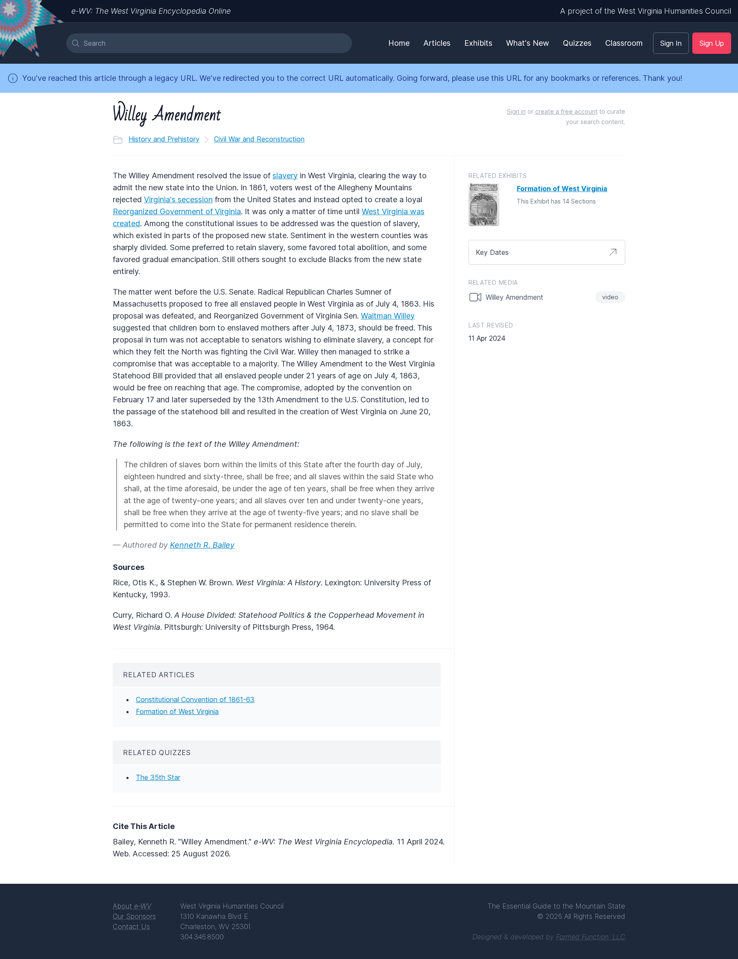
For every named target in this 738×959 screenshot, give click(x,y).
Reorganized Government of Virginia (177, 211)
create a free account (566, 111)
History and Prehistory (164, 139)
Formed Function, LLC (590, 936)
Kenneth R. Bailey (202, 544)
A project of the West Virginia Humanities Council (645, 10)
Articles (437, 42)
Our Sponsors (134, 916)
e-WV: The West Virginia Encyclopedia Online (151, 10)
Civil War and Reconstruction (259, 139)
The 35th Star (158, 777)
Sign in (516, 111)
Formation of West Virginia (177, 711)
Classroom (624, 42)
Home (399, 42)
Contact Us (131, 926)
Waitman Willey (388, 315)
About (132, 906)
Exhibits (478, 42)
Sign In (671, 43)
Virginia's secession (178, 199)
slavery (285, 175)
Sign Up (712, 43)
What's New (527, 42)
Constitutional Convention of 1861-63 (195, 699)
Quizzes (577, 42)
